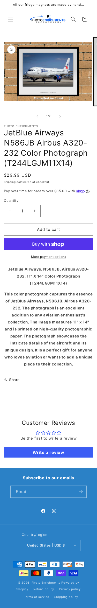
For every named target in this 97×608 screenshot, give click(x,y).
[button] (10, 19)
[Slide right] (60, 116)
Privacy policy (70, 589)
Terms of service (36, 597)
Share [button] (14, 379)
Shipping (10, 181)
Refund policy (43, 589)
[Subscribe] (80, 492)
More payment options (48, 257)
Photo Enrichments (46, 582)
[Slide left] (37, 116)
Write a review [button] (48, 452)
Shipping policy (66, 597)
